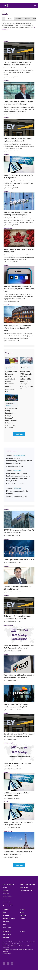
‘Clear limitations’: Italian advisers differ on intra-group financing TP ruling (17, 328)
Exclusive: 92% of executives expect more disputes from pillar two (17, 617)
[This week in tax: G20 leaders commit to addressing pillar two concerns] (19, 664)
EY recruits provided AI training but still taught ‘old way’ (18, 587)
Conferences (23, 915)
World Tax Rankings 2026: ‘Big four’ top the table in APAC (18, 764)
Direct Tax (6, 41)
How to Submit (7, 927)
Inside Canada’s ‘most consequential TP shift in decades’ (19, 250)
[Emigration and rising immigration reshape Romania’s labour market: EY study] (11, 397)
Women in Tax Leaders (9, 918)
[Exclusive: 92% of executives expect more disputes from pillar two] (19, 605)
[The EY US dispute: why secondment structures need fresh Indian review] (19, 51)
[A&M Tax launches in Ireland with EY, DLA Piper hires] (19, 164)
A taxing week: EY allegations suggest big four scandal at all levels (18, 139)
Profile (9, 19)
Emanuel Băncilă (12, 496)
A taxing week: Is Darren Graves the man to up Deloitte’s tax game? (17, 213)
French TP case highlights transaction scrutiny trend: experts (18, 852)
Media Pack (6, 937)
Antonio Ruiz (11, 466)
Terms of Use (13, 949)
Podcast (5, 899)
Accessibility (6, 949)
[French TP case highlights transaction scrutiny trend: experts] (19, 840)
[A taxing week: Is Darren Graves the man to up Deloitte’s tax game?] (19, 201)
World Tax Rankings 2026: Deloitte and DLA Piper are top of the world (19, 646)
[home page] (5, 5)
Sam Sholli (8, 114)
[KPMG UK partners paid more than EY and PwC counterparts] (19, 519)
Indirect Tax (6, 893)
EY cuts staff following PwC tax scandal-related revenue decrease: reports (19, 735)
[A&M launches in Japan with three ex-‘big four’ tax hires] (19, 782)
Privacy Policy (20, 949)
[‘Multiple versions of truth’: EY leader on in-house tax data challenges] (19, 90)
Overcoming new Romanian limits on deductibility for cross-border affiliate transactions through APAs (18, 477)
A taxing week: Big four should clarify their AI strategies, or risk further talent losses (19, 288)
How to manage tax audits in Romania (17, 492)
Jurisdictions (6, 915)
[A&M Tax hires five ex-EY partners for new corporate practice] (19, 811)
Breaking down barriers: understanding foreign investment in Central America (19, 460)
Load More (19, 434)
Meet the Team (7, 934)
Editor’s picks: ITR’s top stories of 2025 (19, 559)
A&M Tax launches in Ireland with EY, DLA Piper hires (18, 176)
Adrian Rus (10, 389)
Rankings (27, 19)
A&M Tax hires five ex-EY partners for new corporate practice (18, 823)
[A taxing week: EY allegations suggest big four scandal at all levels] (19, 127)
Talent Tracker (24, 887)
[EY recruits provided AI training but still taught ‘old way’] (19, 575)
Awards (22, 912)
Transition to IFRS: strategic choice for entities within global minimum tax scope (26, 377)
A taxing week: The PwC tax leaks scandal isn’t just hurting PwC (16, 705)
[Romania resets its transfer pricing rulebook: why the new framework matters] (11, 360)
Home (4, 912)
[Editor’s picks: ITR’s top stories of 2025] (19, 548)
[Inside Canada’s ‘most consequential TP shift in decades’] (19, 238)
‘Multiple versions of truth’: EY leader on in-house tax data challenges (18, 102)
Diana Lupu (25, 387)
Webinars (22, 918)
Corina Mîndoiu (11, 426)
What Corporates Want (26, 890)
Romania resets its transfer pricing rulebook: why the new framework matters (11, 378)
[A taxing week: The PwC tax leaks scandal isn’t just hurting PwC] (19, 693)
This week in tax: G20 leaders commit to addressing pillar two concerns (19, 676)
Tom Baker (8, 562)
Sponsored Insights (8, 905)
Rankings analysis (8, 625)
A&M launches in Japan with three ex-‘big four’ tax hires (17, 794)
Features (5, 887)
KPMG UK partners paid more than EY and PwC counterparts (19, 531)
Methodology (6, 921)
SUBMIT (22, 932)
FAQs (4, 924)
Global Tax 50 (6, 902)
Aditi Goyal (8, 77)
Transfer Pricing (8, 228)
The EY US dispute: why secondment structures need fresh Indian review (17, 63)
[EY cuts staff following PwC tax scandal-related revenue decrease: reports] (19, 723)
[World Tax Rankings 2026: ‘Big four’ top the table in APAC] (19, 752)
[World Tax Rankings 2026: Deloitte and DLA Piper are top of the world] (19, 634)
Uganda (5, 14)
